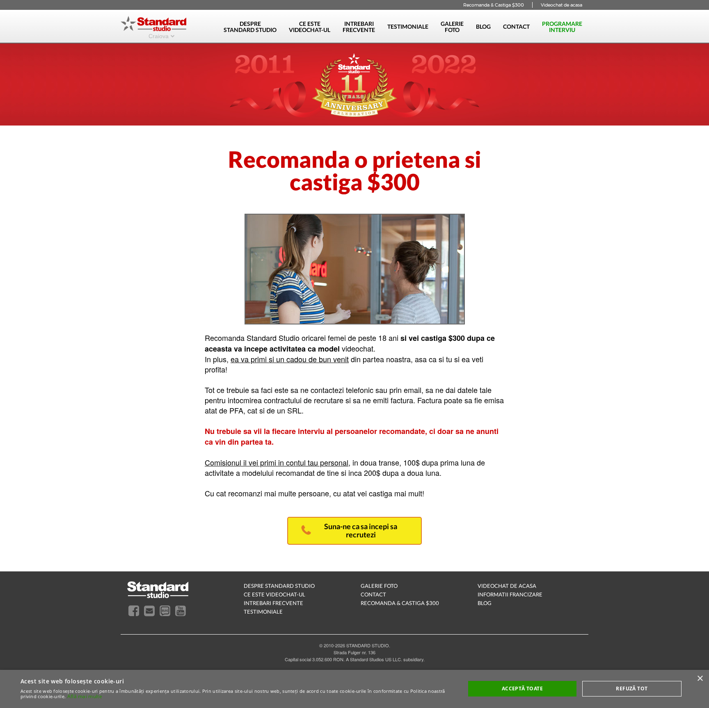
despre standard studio (279, 585)
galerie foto (379, 585)
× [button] (700, 679)
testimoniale (263, 611)
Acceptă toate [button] (522, 688)
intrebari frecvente (273, 603)
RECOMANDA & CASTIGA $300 (400, 603)
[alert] (354, 689)
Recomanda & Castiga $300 (493, 5)
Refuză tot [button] (631, 688)
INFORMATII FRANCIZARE (510, 594)
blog (485, 603)
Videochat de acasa (561, 5)
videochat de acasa (507, 585)
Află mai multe (84, 696)
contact (373, 594)
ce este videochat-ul (274, 594)
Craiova (159, 35)
